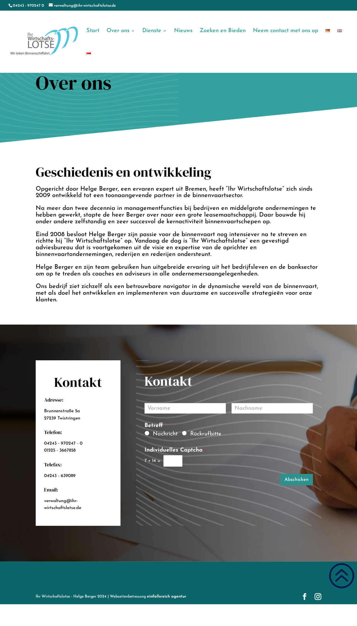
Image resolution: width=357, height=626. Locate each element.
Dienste (151, 31)
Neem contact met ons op (285, 31)
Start (92, 31)
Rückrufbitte (205, 434)
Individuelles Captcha (175, 450)
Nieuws (183, 31)
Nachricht (165, 434)
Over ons (118, 31)
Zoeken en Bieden (223, 31)
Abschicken (296, 479)
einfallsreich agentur (166, 596)
